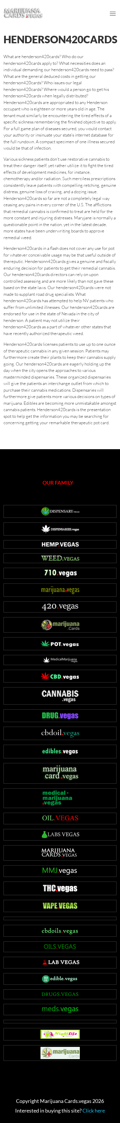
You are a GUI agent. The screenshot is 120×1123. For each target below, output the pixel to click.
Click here (93, 1110)
